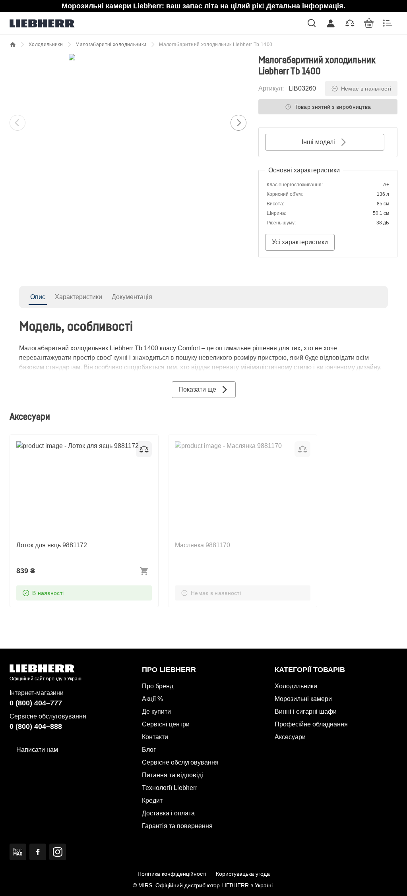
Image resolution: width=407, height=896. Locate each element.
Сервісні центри (166, 724)
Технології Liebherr (169, 787)
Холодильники (46, 44)
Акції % (152, 698)
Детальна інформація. (305, 6)
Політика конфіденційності (172, 874)
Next (238, 123)
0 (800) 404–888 (36, 726)
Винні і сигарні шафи (306, 711)
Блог (149, 749)
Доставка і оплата (168, 813)
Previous (17, 123)
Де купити (156, 711)
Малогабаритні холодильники (111, 44)
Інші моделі (318, 142)
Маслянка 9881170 (202, 445)
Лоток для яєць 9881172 (51, 445)
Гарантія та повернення (177, 826)
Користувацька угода (243, 874)
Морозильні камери (303, 698)
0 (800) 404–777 (36, 703)
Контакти (155, 737)
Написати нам (37, 749)
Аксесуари (290, 737)
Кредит (152, 800)
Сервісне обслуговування (180, 762)
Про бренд (157, 686)
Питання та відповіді (172, 775)
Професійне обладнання (311, 724)
